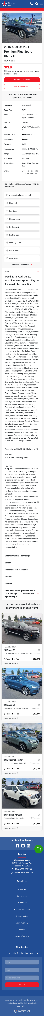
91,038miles (35, 763)
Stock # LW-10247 (10, 812)
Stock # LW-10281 (10, 702)
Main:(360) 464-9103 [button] (23, 869)
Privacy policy (22, 916)
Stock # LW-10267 (10, 647)
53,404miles (35, 708)
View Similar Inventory (22, 86)
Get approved (22, 903)
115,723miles (34, 818)
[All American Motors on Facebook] (16, 845)
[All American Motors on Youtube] (22, 845)
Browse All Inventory (22, 80)
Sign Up (22, 985)
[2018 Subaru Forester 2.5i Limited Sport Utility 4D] (22, 738)
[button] (31, 3)
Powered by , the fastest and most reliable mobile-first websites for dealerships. (22, 1003)
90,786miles (35, 653)
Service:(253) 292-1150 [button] (23, 872)
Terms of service (22, 936)
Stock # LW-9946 (9, 757)
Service (22, 930)
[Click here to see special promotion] (22, 9)
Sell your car (22, 896)
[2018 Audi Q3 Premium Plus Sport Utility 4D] (22, 683)
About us (22, 889)
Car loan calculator (22, 909)
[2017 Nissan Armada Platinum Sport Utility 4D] (22, 793)
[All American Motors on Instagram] (27, 845)
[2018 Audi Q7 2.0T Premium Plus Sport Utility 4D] (22, 628)
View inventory (22, 923)
